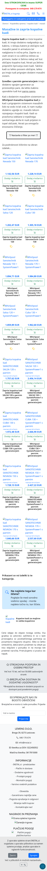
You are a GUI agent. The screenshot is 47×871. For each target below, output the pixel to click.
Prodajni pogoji (24, 776)
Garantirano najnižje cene (24, 795)
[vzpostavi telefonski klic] (38, 13)
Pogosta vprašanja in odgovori (24, 799)
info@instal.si (24, 742)
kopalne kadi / (32, 24)
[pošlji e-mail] (33, 13)
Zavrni (13, 855)
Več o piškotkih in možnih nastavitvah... (23, 860)
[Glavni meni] (43, 13)
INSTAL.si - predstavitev (24, 764)
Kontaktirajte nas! (24, 807)
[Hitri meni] (43, 866)
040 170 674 (25, 737)
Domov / (6, 24)
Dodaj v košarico (12, 178)
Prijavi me (23, 718)
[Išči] (28, 13)
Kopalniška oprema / (18, 24)
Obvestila (24, 791)
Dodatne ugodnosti (24, 772)
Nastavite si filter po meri (23, 135)
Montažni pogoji (24, 780)
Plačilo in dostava (24, 768)
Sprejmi (33, 855)
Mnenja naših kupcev (24, 803)
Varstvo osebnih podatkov (24, 784)
